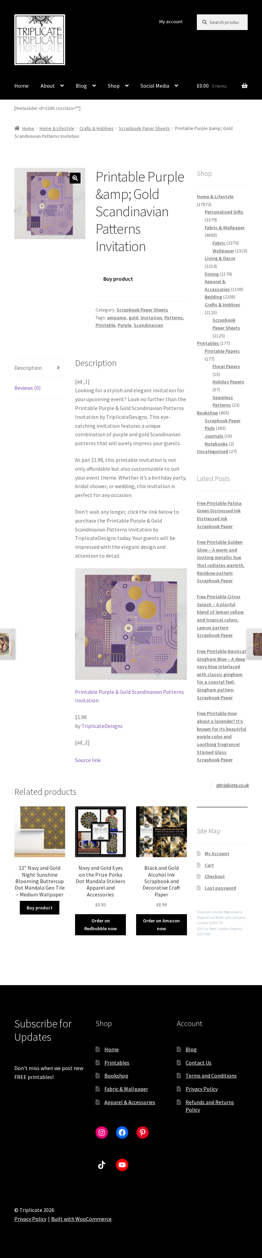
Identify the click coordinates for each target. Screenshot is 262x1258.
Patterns (173, 317)
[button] (75, 178)
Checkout (215, 876)
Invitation (151, 317)
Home (21, 85)
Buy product (118, 278)
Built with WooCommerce (81, 1218)
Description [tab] (28, 367)
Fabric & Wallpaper (126, 1088)
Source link (88, 760)
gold (133, 317)
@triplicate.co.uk (232, 785)
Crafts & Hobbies (96, 128)
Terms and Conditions (211, 1075)
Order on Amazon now (161, 925)
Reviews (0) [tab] (27, 387)
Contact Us (199, 1062)
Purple (124, 325)
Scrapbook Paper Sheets (144, 128)
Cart (209, 865)
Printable (105, 325)
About (48, 85)
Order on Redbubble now (100, 925)
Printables (116, 1062)
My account (171, 21)
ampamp (116, 317)
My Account (217, 853)
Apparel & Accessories (129, 1102)
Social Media (155, 85)
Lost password (220, 888)
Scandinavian (148, 325)
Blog (81, 85)
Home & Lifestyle (57, 128)
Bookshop (116, 1075)
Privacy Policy (202, 1088)
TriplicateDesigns (102, 725)
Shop (114, 85)
